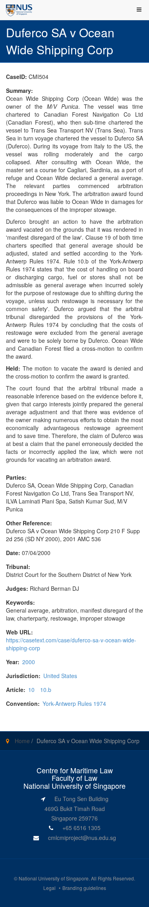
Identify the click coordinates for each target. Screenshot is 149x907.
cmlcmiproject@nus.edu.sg (82, 838)
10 (31, 690)
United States (60, 676)
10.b (45, 690)
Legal (49, 887)
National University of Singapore (54, 878)
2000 (28, 662)
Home (22, 741)
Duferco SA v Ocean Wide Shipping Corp (88, 741)
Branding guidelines (84, 887)
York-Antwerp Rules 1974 (74, 703)
